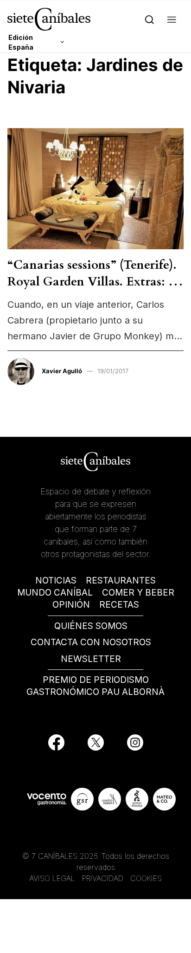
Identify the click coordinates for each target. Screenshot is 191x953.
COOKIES (146, 878)
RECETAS (119, 604)
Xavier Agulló (62, 371)
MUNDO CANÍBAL (55, 592)
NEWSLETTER (91, 659)
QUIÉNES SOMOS (90, 626)
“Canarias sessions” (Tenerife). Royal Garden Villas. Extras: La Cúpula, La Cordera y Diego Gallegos (95, 290)
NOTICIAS (55, 580)
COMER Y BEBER (138, 592)
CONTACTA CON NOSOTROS (91, 642)
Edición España (20, 42)
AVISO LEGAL (52, 878)
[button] (171, 19)
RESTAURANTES (121, 580)
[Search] (149, 19)
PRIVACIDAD (104, 878)
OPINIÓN (71, 604)
